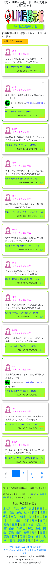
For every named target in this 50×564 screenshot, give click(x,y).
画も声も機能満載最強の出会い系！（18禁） (23, 279)
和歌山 (21, 528)
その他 (40, 540)
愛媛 (42, 532)
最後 (42, 475)
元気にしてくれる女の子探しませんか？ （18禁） (25, 212)
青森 (16, 508)
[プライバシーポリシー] (15, 550)
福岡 (14, 536)
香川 (34, 532)
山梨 (19, 520)
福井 (11, 520)
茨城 (19, 512)
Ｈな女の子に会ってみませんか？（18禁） (22, 424)
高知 (6, 536)
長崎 (30, 536)
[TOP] (11, 547)
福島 (11, 512)
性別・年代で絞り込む (14, 41)
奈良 (12, 528)
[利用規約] (31, 550)
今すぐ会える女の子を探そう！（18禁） (21, 346)
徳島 (26, 532)
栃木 (26, 512)
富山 (39, 516)
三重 (14, 524)
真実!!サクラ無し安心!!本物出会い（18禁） (22, 313)
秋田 (39, 508)
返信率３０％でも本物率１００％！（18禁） (23, 246)
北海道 (7, 508)
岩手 (24, 508)
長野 (26, 520)
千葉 (5, 516)
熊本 (38, 536)
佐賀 (22, 536)
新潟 (31, 516)
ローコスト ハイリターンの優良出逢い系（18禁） (25, 458)
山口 (19, 532)
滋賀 (22, 524)
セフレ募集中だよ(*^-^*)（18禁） (19, 67)
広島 (11, 532)
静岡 (42, 520)
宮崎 (12, 540)
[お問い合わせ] (22, 547)
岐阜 (34, 520)
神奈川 (22, 516)
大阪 (38, 524)
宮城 (31, 508)
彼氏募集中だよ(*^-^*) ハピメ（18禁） (21, 145)
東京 (13, 516)
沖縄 (30, 540)
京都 (30, 524)
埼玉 (42, 512)
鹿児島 (21, 540)
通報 (41, 71)
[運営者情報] (35, 547)
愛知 (6, 524)
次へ (32, 475)
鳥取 (30, 528)
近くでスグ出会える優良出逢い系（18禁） (22, 178)
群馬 (34, 512)
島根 (38, 528)
